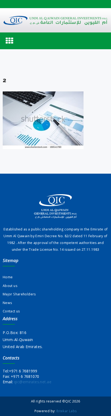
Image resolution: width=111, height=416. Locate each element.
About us (10, 285)
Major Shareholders (19, 294)
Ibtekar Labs (66, 411)
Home (8, 277)
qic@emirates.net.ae (32, 381)
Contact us (11, 311)
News (7, 303)
